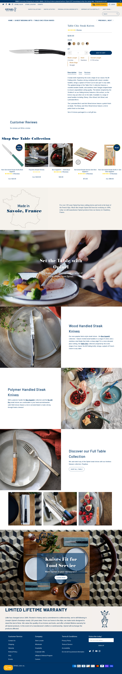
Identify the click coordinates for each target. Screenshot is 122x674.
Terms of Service (67, 644)
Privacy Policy (66, 640)
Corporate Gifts (40, 652)
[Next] (63, 52)
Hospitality (38, 648)
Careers (37, 659)
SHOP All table (77, 469)
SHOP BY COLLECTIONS (34, 9)
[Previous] (11, 52)
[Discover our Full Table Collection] (30, 459)
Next (110, 20)
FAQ (9, 655)
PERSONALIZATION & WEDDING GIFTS (68, 9)
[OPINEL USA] (11, 9)
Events (40, 4)
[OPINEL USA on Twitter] (3, 4)
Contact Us (11, 640)
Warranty (11, 648)
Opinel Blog (19, 4)
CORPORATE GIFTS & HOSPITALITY (90, 9)
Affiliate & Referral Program (43, 655)
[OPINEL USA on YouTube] (9, 4)
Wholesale (38, 644)
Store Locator (30, 4)
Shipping (11, 644)
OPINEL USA (17, 666)
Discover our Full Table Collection (87, 454)
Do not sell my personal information (73, 652)
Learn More (61, 577)
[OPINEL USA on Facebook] (6, 4)
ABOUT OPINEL (107, 9)
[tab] (72, 71)
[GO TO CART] (119, 4)
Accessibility (66, 648)
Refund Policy (12, 652)
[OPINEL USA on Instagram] (12, 4)
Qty (69, 49)
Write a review (25, 128)
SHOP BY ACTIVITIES (49, 9)
